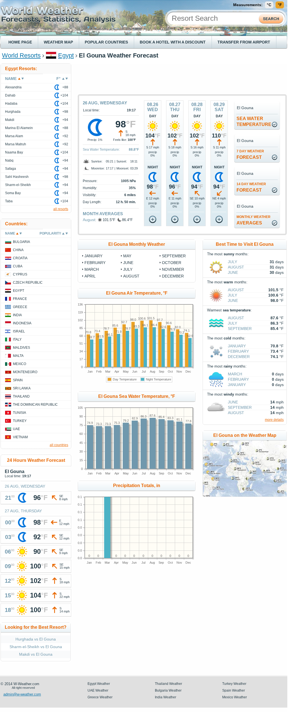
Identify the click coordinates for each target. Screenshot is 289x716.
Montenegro (25, 372)
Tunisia (19, 413)
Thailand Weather (168, 684)
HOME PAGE (20, 42)
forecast (250, 154)
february (94, 262)
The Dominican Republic (35, 405)
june (128, 262)
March (235, 374)
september (174, 256)
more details (274, 420)
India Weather (165, 697)
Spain (18, 380)
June (233, 272)
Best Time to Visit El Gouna (245, 244)
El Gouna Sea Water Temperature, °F (136, 396)
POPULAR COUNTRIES (106, 42)
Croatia (20, 258)
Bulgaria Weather (168, 690)
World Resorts (21, 55)
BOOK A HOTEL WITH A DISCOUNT (173, 42)
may (127, 256)
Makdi (9, 120)
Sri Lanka (22, 388)
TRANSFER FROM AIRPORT (243, 42)
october (171, 262)
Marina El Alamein (19, 128)
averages (253, 220)
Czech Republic (28, 282)
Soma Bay (13, 193)
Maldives (21, 348)
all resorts (60, 209)
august (131, 276)
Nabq (9, 160)
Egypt (66, 55)
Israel (19, 331)
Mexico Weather (234, 697)
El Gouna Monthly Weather (136, 244)
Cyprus (20, 274)
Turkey (20, 421)
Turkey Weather (234, 684)
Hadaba (11, 103)
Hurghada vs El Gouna (35, 639)
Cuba (17, 266)
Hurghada (12, 112)
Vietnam (20, 437)
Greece (20, 307)
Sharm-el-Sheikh (18, 185)
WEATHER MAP (58, 42)
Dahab (10, 95)
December (239, 356)
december (173, 276)
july (127, 269)
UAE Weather (98, 690)
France (20, 299)
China (18, 250)
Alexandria (13, 87)
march (91, 269)
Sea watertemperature (254, 121)
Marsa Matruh (15, 144)
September (240, 328)
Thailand (21, 396)
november (173, 269)
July (232, 262)
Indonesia (22, 323)
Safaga (10, 169)
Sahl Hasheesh (17, 177)
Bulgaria (21, 242)
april (90, 276)
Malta (18, 356)
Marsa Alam (14, 136)
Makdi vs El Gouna (35, 654)
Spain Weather (233, 690)
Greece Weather (100, 697)
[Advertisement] (182, 76)
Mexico (19, 364)
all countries (59, 445)
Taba (9, 201)
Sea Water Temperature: (101, 150)
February (238, 351)
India (17, 315)
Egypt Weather (99, 684)
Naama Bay (14, 152)
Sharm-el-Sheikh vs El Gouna (36, 646)
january (93, 256)
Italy (17, 339)
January (237, 346)
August (89, 219)
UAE (16, 429)
